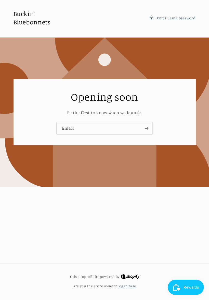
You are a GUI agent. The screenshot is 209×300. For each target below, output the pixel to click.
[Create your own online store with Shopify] (130, 277)
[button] (172, 18)
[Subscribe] (146, 128)
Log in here (126, 286)
